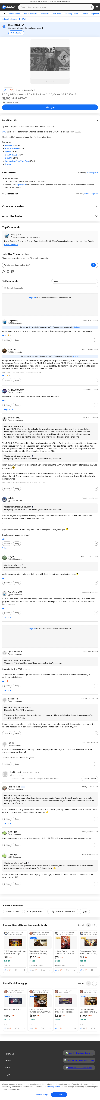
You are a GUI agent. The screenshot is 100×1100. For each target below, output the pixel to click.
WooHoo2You (14, 418)
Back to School (14, 14)
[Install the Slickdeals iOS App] (79, 1067)
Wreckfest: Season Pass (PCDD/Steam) (38, 952)
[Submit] (5, 288)
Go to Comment (11, 244)
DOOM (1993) (11, 155)
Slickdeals (6, 19)
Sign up (32, 297)
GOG (4, 132)
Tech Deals (56, 14)
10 (58, 1028)
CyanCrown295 (15, 592)
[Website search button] (91, 7)
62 (33, 970)
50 (84, 1028)
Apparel (85, 14)
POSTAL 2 (9, 145)
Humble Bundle (60, 965)
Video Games (13, 911)
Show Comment (90, 779)
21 (83, 970)
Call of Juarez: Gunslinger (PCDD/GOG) (40, 1010)
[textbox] (46, 265)
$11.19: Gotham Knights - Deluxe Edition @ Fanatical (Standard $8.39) (15, 952)
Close (59, 1094)
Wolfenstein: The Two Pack (17, 161)
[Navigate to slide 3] (51, 81)
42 (8, 90)
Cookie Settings (41, 1094)
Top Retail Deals (30, 14)
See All (81, 925)
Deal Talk (22, 19)
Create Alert (17, 33)
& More (8, 164)
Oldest (55, 281)
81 (8, 1028)
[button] (11, 89)
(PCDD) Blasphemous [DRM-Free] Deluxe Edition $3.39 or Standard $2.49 (64, 1010)
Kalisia (11, 498)
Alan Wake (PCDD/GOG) (15, 1009)
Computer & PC (35, 911)
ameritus (12, 349)
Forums (14, 19)
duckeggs (12, 832)
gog (85, 911)
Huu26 (11, 743)
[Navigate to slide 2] (49, 81)
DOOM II (8, 158)
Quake (8, 152)
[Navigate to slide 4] (53, 81)
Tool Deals (44, 14)
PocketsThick (14, 787)
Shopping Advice (71, 14)
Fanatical (7, 965)
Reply (17, 340)
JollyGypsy (16, 234)
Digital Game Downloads (63, 911)
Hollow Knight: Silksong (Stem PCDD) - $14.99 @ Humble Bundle (66, 952)
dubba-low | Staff (91, 194)
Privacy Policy (54, 1086)
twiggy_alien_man (16, 390)
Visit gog (50, 107)
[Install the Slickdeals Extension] (79, 1053)
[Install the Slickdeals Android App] (79, 1060)
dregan (11, 556)
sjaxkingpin (13, 699)
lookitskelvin (16, 772)
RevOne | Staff (92, 173)
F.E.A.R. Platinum (12, 148)
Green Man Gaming (36, 965)
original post (20, 185)
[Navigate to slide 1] (47, 81)
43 (33, 1028)
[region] (50, 1090)
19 (58, 970)
